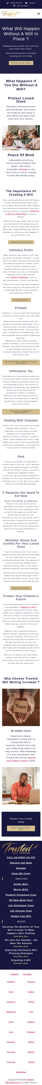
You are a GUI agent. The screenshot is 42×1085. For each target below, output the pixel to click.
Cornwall (27, 974)
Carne (11, 1022)
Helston (31, 992)
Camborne (11, 1002)
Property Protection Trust (21, 895)
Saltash (31, 1042)
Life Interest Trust (21, 911)
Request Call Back (21, 863)
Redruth (31, 1052)
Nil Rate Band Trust (21, 900)
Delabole (31, 1022)
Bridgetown (11, 1012)
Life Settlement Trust (21, 905)
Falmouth (31, 982)
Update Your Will (21, 916)
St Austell (11, 1062)
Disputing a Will (21, 960)
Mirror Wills (21, 889)
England (14, 974)
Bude (11, 992)
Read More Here (21, 936)
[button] (38, 13)
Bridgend (11, 982)
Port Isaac (11, 1052)
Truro (31, 1012)
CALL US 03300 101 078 (21, 857)
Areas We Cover (21, 873)
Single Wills (21, 884)
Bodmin (31, 1002)
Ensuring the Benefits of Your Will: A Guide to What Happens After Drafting (20, 930)
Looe (11, 1032)
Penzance (11, 1042)
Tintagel (31, 1062)
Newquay (31, 1032)
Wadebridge (21, 1072)
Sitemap (21, 868)
